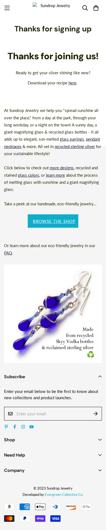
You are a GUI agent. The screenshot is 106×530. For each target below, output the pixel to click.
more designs (62, 167)
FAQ (8, 252)
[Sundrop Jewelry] (53, 8)
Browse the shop (54, 221)
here (72, 82)
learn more (55, 175)
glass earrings (72, 139)
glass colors (28, 175)
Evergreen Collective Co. (64, 494)
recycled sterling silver (75, 146)
